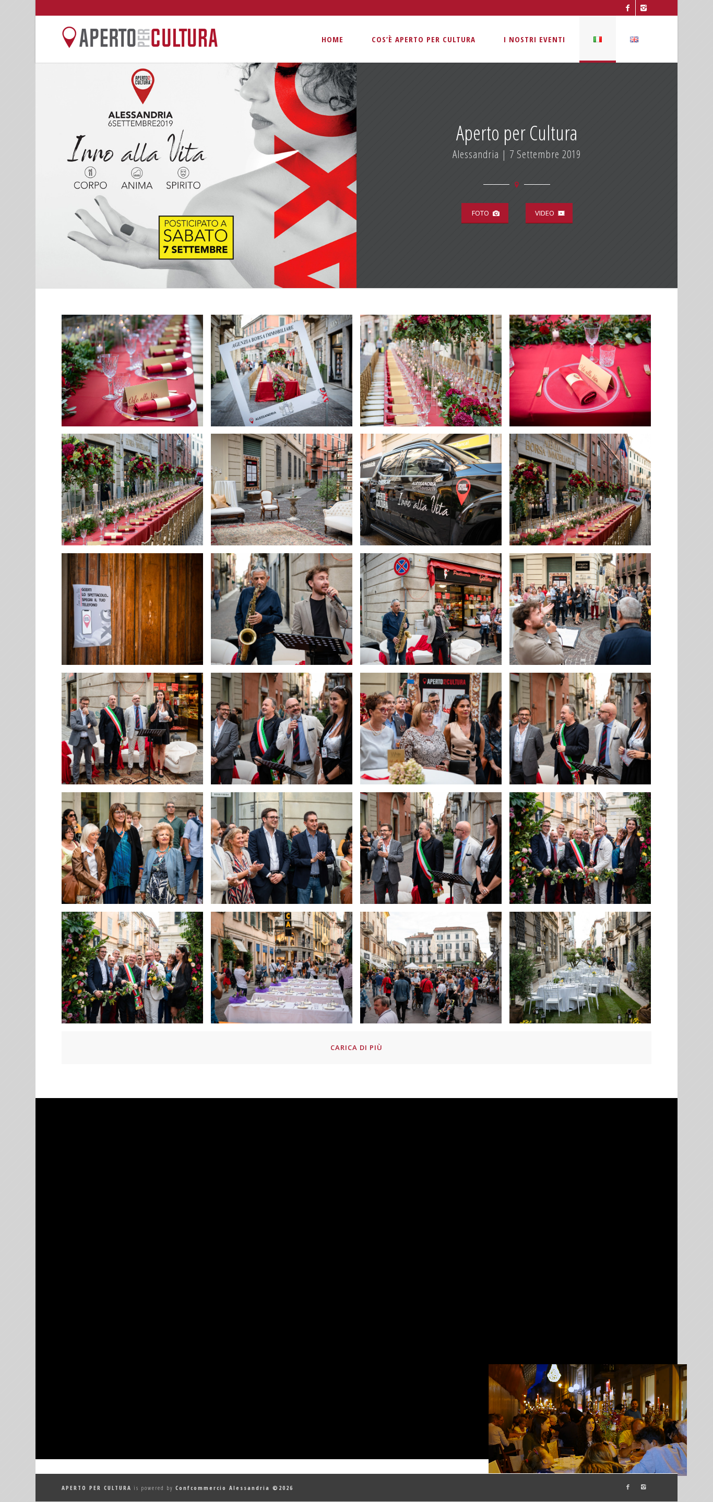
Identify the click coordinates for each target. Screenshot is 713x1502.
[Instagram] (643, 8)
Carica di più (356, 1047)
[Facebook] (627, 8)
